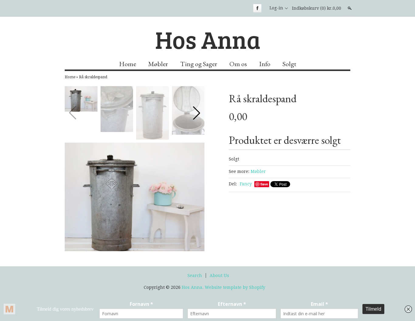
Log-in (276, 7)
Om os (238, 63)
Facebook (257, 8)
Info (264, 63)
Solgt (289, 63)
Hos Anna (207, 39)
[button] (196, 113)
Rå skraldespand (93, 77)
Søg (349, 8)
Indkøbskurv (316, 8)
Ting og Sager (198, 63)
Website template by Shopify (235, 287)
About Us (219, 275)
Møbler (158, 63)
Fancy (246, 183)
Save (264, 184)
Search (194, 275)
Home (127, 63)
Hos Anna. (193, 287)
